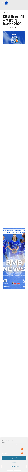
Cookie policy (10, 470)
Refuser (14, 462)
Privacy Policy (17, 470)
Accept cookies (14, 458)
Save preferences (14, 466)
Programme (6, 12)
